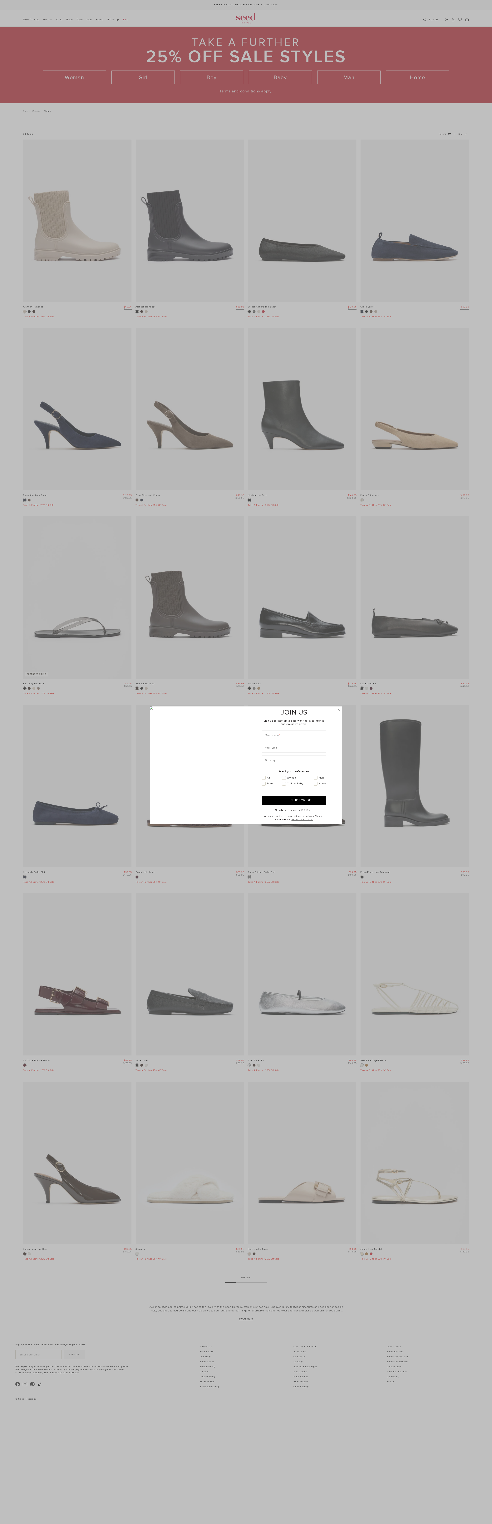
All (268, 777)
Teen (270, 783)
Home (322, 783)
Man (321, 777)
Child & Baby (295, 783)
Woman (291, 777)
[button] (338, 710)
